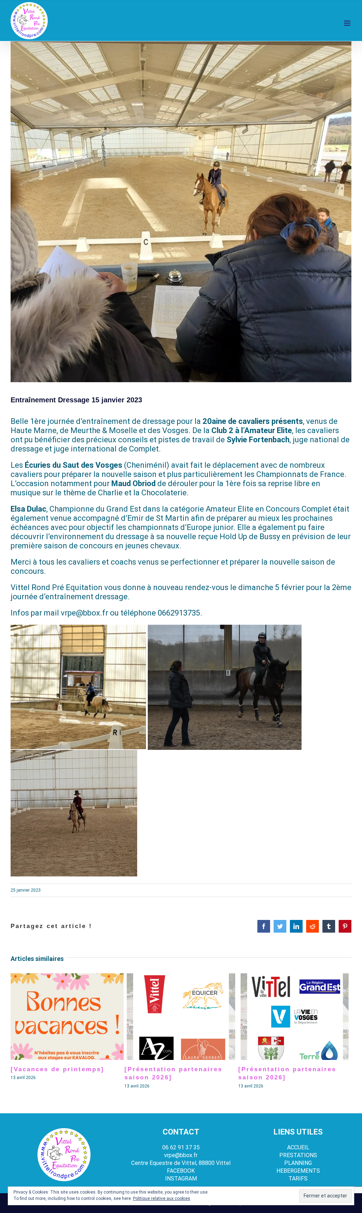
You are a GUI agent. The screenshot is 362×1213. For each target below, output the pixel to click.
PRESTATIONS (298, 1155)
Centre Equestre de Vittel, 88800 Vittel (180, 1163)
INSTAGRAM (181, 1178)
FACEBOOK (181, 1170)
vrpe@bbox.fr (181, 1155)
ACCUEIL (298, 1147)
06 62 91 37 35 (181, 1147)
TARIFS (298, 1178)
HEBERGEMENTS (298, 1170)
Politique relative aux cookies (161, 1198)
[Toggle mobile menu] (347, 23)
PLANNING (298, 1163)
